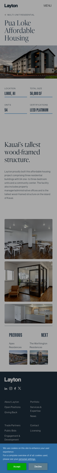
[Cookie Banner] (28, 458)
